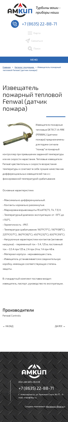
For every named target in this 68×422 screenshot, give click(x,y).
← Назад (8, 326)
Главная (7, 67)
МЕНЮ (34, 59)
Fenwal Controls (12, 315)
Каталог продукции (25, 67)
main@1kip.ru (30, 397)
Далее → (60, 326)
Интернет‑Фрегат (55, 406)
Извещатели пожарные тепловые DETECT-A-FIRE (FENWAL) (50, 129)
